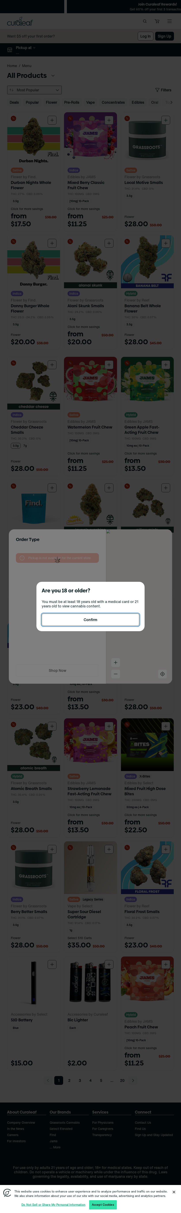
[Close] (174, 1192)
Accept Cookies (103, 1205)
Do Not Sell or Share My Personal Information (53, 1205)
